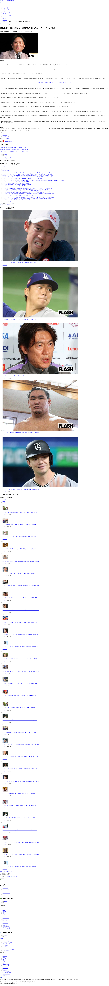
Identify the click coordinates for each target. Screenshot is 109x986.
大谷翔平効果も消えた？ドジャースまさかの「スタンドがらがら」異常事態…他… (21, 671)
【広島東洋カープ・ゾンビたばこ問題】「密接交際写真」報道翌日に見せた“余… (21, 842)
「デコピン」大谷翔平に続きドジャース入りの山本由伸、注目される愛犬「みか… (21, 658)
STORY (4, 911)
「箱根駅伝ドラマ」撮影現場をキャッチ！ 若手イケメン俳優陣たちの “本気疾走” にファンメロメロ (25, 189)
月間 (4, 502)
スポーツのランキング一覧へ (6, 871)
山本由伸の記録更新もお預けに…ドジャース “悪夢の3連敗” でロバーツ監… (20, 319)
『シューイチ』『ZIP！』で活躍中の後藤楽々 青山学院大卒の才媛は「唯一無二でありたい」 (24, 195)
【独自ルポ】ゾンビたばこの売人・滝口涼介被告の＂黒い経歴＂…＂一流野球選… (21, 854)
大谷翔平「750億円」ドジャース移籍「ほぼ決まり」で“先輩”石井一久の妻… (20, 695)
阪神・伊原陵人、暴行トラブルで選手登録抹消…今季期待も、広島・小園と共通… (21, 744)
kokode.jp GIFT (6, 930)
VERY (4, 910)
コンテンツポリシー (7, 942)
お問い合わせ (6, 950)
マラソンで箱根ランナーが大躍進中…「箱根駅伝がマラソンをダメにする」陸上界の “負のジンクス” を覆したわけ (28, 172)
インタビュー (8, 9)
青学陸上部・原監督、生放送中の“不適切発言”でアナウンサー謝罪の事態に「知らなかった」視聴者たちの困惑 (28, 175)
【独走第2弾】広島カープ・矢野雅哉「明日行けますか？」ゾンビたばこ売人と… (21, 805)
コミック (5, 16)
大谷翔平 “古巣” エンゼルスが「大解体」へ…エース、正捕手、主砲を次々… (20, 830)
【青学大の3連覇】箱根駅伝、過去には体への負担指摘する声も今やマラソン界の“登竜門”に (23, 192)
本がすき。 (5, 923)
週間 (4, 501)
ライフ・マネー (6, 12)
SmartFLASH (5, 921)
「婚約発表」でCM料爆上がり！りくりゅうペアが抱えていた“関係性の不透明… (21, 622)
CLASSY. (5, 908)
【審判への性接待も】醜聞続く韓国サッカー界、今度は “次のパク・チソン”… (20, 375)
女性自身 (5, 920)
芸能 (4, 9)
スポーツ (5, 11)
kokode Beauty (6, 926)
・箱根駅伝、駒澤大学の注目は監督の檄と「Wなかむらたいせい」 (15, 149)
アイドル (5, 15)
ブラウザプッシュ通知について (10, 949)
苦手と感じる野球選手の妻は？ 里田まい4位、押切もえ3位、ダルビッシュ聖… (21, 610)
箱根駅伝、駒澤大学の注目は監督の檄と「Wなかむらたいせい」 (17, 184)
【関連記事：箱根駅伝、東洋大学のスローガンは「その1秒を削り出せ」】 (54, 82)
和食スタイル (6, 919)
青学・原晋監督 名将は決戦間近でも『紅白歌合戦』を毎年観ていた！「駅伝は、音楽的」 (23, 178)
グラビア (5, 13)
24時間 (4, 499)
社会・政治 (5, 7)
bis (3, 916)
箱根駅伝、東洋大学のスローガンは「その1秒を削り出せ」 (16, 185)
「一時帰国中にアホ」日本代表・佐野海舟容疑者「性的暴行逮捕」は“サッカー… (21, 634)
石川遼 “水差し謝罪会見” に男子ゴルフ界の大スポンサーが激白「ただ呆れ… (20, 524)
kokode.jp (4, 925)
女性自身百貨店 (6, 928)
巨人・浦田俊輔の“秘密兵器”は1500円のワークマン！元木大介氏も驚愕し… (20, 720)
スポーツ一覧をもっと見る (6, 157)
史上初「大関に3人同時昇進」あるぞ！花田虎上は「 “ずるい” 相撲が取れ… (20, 512)
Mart (3, 913)
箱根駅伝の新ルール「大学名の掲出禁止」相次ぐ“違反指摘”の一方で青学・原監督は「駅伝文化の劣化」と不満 (28, 176)
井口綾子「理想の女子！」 (9, 201)
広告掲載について (7, 945)
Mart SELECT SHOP (7, 927)
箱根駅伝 (5, 169)
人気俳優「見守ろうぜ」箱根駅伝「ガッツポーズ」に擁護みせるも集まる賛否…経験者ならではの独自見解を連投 (28, 193)
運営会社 (5, 946)
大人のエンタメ (10, 15)
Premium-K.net (6, 918)
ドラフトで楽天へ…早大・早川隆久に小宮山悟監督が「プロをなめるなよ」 (20, 536)
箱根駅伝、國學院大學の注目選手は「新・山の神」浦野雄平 (16, 183)
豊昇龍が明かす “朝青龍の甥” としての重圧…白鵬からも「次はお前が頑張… (20, 548)
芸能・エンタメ (6, 8)
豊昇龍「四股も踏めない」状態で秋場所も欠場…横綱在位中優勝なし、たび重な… (21, 432)
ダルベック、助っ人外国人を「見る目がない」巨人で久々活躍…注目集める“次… (21, 489)
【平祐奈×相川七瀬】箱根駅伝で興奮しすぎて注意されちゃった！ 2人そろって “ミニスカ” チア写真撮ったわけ (28, 188)
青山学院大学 (6, 170)
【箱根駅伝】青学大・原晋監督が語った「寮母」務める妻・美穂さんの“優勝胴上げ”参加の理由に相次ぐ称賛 (27, 174)
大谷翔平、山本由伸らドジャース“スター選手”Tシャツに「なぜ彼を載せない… (20, 683)
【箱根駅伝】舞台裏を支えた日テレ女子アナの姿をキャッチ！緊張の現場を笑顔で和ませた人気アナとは (26, 190)
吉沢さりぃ (5, 167)
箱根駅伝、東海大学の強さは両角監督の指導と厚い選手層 (16, 181)
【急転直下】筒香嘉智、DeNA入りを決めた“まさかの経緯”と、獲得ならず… (20, 573)
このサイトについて (7, 941)
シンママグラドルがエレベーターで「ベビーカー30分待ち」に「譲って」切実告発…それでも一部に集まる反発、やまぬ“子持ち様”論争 (33, 180)
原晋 (4, 166)
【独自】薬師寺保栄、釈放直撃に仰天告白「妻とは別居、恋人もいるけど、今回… (21, 585)
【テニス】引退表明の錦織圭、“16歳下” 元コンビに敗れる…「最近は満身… (20, 262)
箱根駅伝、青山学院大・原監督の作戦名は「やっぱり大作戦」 (17, 199)
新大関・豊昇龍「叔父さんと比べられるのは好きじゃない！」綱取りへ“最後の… (21, 597)
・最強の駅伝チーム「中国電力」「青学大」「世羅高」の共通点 (14, 151)
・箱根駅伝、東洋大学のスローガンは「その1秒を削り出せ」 (14, 147)
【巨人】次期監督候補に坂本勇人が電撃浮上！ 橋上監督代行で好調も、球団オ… (21, 768)
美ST (4, 914)
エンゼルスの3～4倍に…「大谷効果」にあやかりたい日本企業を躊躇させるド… (21, 646)
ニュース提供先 (6, 947)
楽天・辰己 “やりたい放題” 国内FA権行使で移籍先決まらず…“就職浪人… (19, 793)
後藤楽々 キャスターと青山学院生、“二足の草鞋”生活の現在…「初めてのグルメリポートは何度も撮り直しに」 (28, 198)
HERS (4, 912)
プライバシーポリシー (8, 943)
